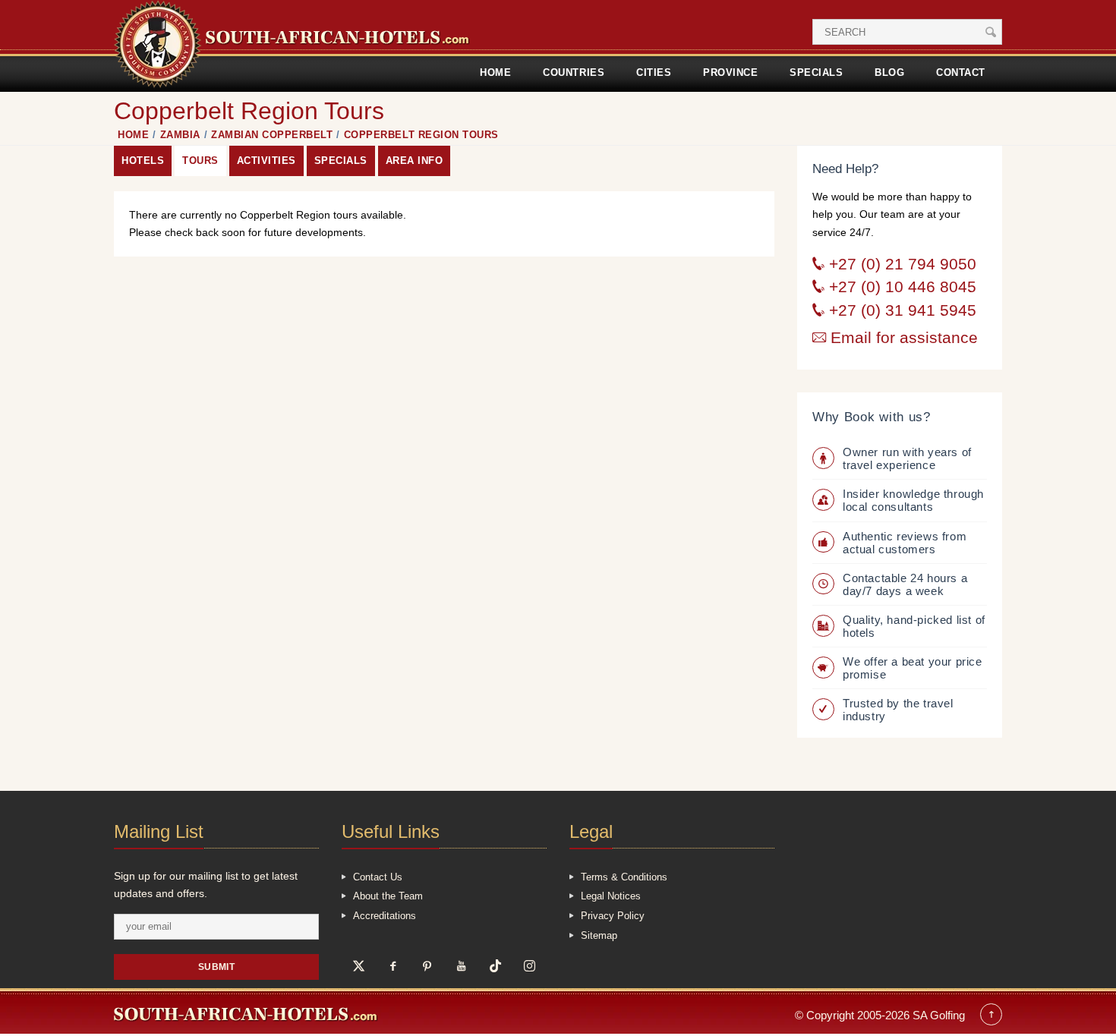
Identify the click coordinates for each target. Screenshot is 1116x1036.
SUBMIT (216, 966)
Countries (573, 72)
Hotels (142, 160)
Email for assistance (902, 338)
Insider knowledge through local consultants (913, 500)
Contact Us (377, 877)
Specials (816, 72)
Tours (200, 160)
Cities (653, 72)
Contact (960, 72)
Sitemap (599, 935)
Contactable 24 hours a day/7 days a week (905, 584)
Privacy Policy (613, 915)
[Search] (990, 32)
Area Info (414, 160)
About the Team (388, 896)
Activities (266, 160)
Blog (889, 72)
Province (730, 72)
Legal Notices (611, 896)
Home (495, 72)
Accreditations (384, 915)
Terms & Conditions (624, 877)
